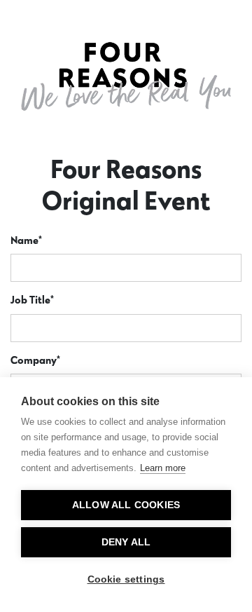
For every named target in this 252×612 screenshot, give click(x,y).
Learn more (163, 468)
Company (35, 360)
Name (26, 240)
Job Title (32, 299)
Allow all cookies (126, 505)
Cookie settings (126, 579)
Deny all (126, 542)
